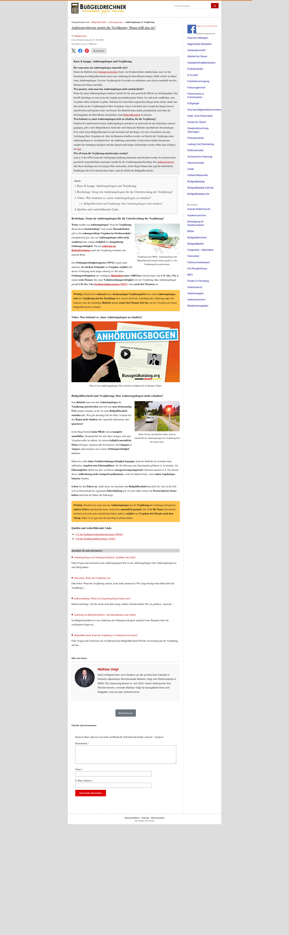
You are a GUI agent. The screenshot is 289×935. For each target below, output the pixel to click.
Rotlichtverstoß (195, 150)
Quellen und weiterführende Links (98, 209)
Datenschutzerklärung (132, 817)
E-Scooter (192, 75)
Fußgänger (193, 103)
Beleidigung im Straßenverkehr (195, 223)
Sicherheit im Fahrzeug (199, 156)
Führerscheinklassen (198, 262)
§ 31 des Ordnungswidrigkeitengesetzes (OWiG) (99, 534)
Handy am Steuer (196, 122)
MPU (190, 274)
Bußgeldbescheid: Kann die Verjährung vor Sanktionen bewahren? (106, 635)
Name (79, 769)
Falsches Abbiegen (197, 38)
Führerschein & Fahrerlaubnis (195, 95)
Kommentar (82, 743)
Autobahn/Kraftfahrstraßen (201, 62)
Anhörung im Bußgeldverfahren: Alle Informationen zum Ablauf (105, 614)
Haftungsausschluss (158, 817)
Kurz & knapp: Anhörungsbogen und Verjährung (106, 186)
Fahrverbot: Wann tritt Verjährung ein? (92, 577)
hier (79, 149)
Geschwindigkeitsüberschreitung (204, 109)
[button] (73, 51)
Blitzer (190, 231)
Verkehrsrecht (194, 287)
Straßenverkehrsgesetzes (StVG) (111, 284)
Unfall (190, 169)
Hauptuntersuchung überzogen (197, 130)
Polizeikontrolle (195, 138)
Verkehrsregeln (195, 293)
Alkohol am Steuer (197, 56)
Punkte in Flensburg (198, 281)
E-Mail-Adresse (84, 780)
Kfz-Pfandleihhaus (197, 268)
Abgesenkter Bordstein (199, 44)
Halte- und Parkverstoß (200, 116)
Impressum (145, 817)
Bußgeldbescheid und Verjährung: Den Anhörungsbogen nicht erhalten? (123, 203)
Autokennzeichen (196, 215)
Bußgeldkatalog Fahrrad (200, 187)
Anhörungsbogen (115, 22)
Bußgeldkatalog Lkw (198, 194)
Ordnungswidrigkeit (108, 71)
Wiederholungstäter (197, 305)
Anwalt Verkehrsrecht (198, 209)
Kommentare (99, 50)
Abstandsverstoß (196, 50)
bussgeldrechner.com (80, 22)
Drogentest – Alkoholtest (200, 250)
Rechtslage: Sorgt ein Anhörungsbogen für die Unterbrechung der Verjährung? (125, 192)
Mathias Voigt (81, 35)
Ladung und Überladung (200, 144)
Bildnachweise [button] (125, 713)
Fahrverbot (193, 256)
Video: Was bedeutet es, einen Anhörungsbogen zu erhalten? (114, 198)
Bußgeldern (117, 275)
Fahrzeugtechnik (196, 87)
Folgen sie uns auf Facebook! (207, 26)
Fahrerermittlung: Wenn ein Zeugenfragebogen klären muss (102, 598)
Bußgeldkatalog (195, 181)
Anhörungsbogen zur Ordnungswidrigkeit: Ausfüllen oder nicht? (105, 557)
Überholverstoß (195, 163)
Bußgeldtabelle (195, 243)
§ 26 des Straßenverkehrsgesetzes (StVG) (95, 538)
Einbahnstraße (195, 69)
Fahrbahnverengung (198, 81)
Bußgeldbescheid (99, 22)
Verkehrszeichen (196, 299)
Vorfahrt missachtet (197, 175)
